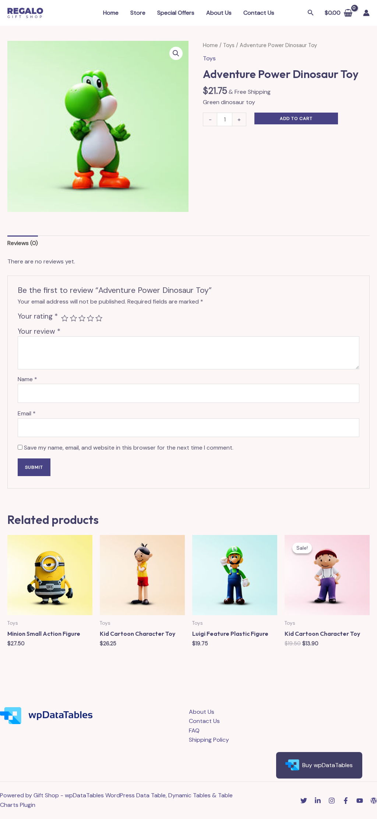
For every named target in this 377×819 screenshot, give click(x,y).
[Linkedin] (317, 800)
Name (27, 379)
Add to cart (296, 118)
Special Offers (175, 13)
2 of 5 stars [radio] (73, 318)
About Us (219, 13)
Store (137, 13)
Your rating (38, 316)
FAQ (194, 730)
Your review (39, 331)
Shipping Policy (209, 740)
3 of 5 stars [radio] (81, 318)
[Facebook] (345, 800)
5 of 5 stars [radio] (98, 318)
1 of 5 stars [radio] (64, 318)
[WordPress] (373, 800)
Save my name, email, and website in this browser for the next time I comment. (128, 447)
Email (27, 413)
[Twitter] (303, 800)
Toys (229, 45)
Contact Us (258, 13)
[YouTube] (359, 800)
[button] (176, 53)
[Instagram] (331, 800)
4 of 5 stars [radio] (90, 318)
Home (111, 13)
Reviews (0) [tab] (22, 243)
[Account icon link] (366, 13)
